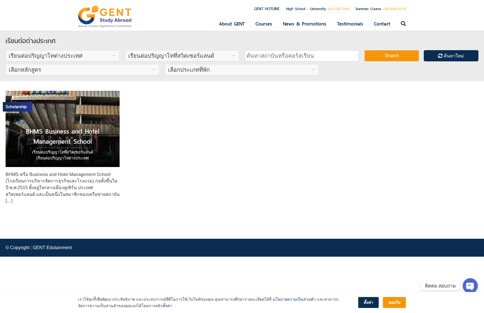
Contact (382, 24)
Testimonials (350, 24)
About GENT (232, 24)
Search (392, 55)
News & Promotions (304, 24)
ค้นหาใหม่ (453, 56)
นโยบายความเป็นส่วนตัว (294, 299)
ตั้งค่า (167, 305)
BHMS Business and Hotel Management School (62, 136)
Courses (263, 24)
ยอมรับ (394, 302)
